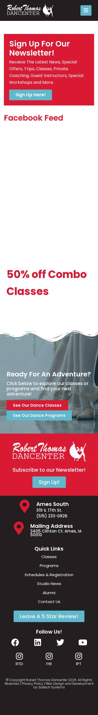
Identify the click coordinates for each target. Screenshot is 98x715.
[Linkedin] (37, 642)
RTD (19, 663)
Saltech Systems (51, 687)
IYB (49, 663)
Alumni (49, 592)
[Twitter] (60, 642)
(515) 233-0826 (51, 516)
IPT (79, 663)
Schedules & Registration (49, 574)
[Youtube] (83, 642)
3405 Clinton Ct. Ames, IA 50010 (56, 532)
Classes (49, 556)
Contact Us (49, 601)
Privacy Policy (32, 683)
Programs (49, 565)
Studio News (49, 583)
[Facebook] (15, 642)
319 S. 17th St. (49, 510)
